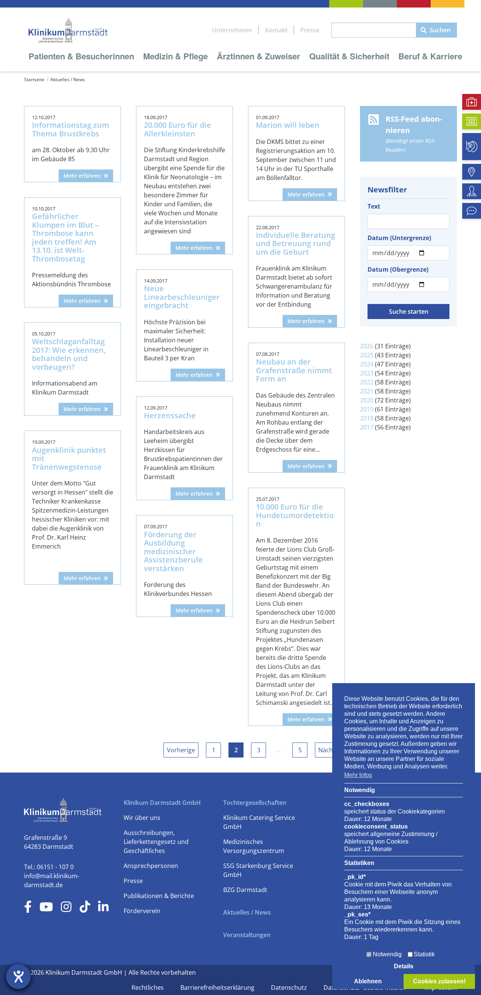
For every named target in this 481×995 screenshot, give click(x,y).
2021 (367, 391)
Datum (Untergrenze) (399, 238)
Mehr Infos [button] (358, 775)
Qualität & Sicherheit (349, 56)
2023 (367, 373)
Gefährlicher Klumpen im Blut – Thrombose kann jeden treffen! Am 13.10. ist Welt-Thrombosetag (65, 237)
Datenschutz (290, 987)
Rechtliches (148, 987)
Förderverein (142, 911)
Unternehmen (232, 30)
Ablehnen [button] (368, 981)
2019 (367, 409)
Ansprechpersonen (151, 866)
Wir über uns (142, 818)
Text (374, 206)
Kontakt (276, 30)
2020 (367, 400)
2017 (367, 427)
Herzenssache (170, 415)
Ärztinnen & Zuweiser (258, 56)
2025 (367, 355)
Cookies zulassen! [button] (439, 981)
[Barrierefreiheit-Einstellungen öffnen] (18, 976)
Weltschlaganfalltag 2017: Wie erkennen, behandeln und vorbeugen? (69, 354)
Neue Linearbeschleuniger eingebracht (182, 296)
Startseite (34, 79)
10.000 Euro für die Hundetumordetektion (295, 515)
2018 (367, 418)
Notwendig (387, 954)
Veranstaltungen (247, 935)
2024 (367, 364)
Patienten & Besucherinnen (81, 56)
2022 (367, 382)
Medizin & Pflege (175, 56)
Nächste (330, 750)
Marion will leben (287, 125)
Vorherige (181, 750)
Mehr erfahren (82, 175)
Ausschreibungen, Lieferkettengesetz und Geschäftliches (156, 842)
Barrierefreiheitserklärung (218, 987)
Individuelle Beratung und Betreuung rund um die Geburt (295, 243)
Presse (309, 30)
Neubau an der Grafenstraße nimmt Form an (294, 370)
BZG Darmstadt (245, 890)
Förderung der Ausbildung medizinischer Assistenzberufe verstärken (173, 551)
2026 (367, 346)
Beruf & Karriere (430, 56)
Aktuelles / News (67, 79)
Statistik (424, 954)
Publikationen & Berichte (159, 896)
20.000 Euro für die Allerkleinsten (177, 129)
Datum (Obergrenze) (398, 269)
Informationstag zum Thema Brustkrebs (70, 129)
